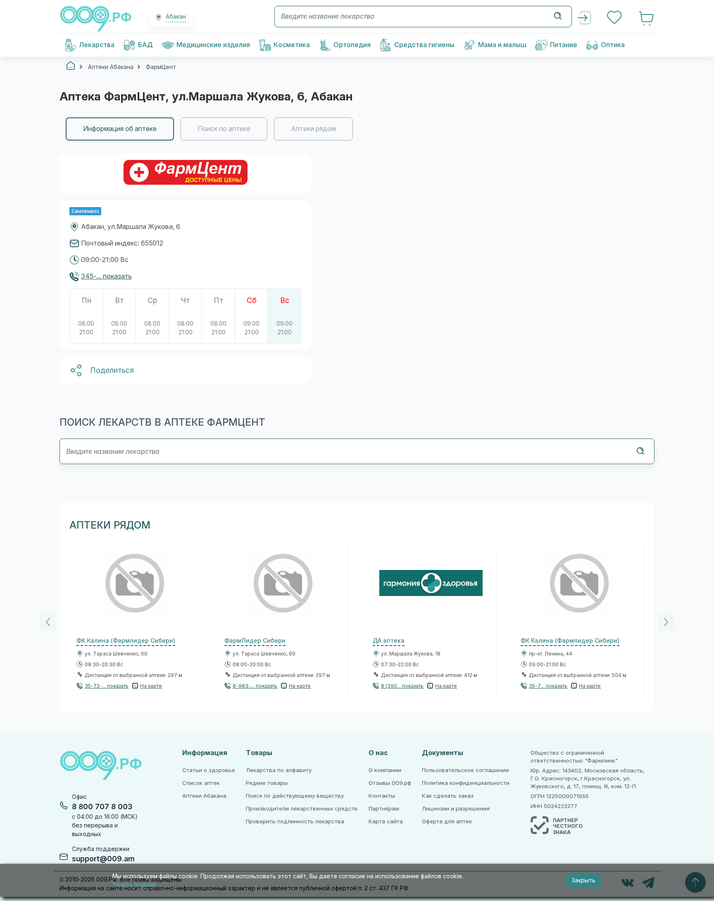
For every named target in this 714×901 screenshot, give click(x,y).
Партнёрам (384, 809)
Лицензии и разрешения (456, 809)
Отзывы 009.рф (390, 783)
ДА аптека (389, 640)
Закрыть (583, 880)
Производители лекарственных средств (302, 809)
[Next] (666, 622)
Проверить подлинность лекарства (295, 821)
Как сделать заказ (448, 796)
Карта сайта (386, 821)
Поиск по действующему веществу (295, 796)
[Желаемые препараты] (615, 18)
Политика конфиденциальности (465, 783)
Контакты (382, 796)
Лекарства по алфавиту (279, 770)
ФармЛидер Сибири (255, 640)
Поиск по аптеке (224, 128)
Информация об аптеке (120, 128)
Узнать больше (134, 884)
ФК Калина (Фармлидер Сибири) (125, 640)
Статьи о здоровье (208, 770)
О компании (385, 770)
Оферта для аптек (447, 821)
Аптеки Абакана (204, 796)
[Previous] (48, 622)
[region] (357, 129)
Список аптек (201, 783)
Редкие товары (267, 783)
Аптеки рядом (313, 128)
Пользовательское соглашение (465, 770)
